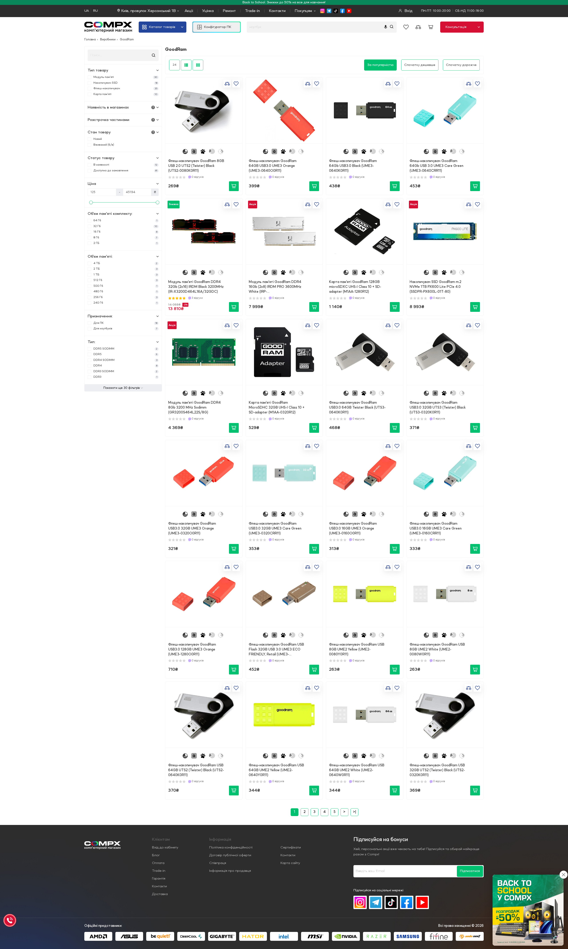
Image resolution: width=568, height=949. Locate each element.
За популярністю (380, 65)
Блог (156, 855)
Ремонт (229, 11)
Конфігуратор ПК (217, 27)
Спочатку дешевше (419, 65)
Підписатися (470, 871)
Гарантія (158, 878)
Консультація (456, 27)
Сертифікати (290, 847)
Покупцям (303, 11)
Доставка (160, 894)
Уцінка (208, 11)
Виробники (108, 39)
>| (354, 812)
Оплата (158, 863)
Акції (189, 11)
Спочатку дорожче (461, 65)
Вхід (407, 11)
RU (95, 11)
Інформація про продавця (230, 871)
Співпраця (217, 863)
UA (86, 11)
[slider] (91, 202)
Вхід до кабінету (165, 847)
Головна (90, 39)
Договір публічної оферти (230, 855)
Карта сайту (290, 863)
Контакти (277, 11)
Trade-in (252, 11)
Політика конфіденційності (230, 847)
